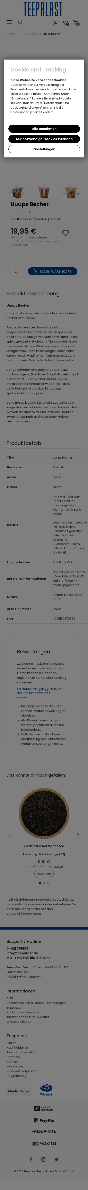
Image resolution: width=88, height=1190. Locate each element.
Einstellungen (44, 149)
